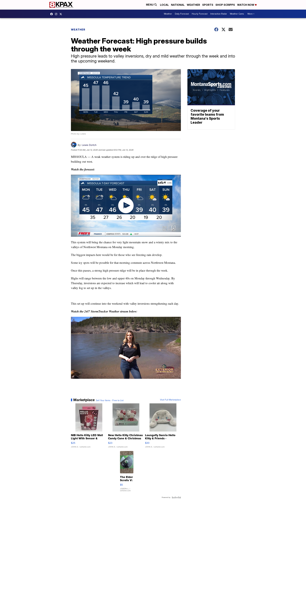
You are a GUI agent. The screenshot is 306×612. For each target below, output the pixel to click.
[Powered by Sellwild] (176, 497)
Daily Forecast (182, 13)
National (178, 4)
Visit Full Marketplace (170, 400)
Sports (207, 4)
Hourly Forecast (200, 13)
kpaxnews (61, 14)
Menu (150, 4)
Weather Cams (237, 13)
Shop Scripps (225, 4)
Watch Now (246, 4)
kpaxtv (52, 14)
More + (251, 13)
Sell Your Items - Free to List (110, 400)
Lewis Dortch (89, 144)
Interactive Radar (218, 13)
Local (164, 4)
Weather (193, 4)
